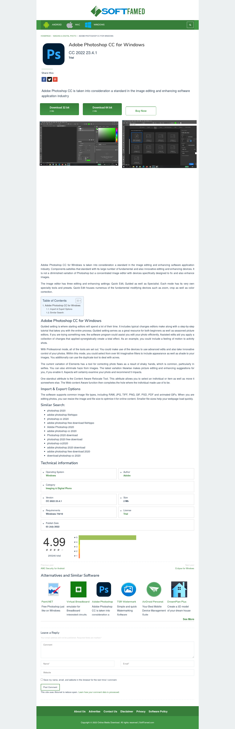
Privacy (140, 711)
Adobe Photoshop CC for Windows (62, 305)
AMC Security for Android (52, 566)
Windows (51, 475)
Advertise (94, 711)
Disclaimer (126, 711)
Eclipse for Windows (184, 566)
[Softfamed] (117, 10)
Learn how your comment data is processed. (99, 692)
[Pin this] (55, 79)
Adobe (127, 475)
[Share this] (44, 79)
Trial (125, 513)
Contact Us (110, 711)
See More (188, 619)
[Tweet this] (49, 79)
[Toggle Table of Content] (76, 300)
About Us (80, 711)
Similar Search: (57, 312)
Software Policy (158, 711)
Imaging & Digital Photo (59, 488)
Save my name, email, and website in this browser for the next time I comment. (80, 679)
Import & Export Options (61, 308)
